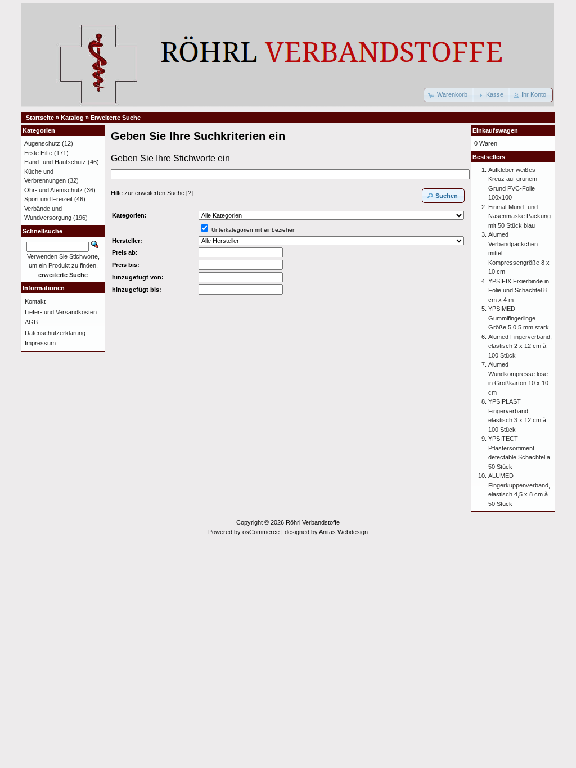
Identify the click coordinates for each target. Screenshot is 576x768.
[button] (449, 95)
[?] (152, 192)
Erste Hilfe (38, 153)
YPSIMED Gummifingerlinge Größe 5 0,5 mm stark (518, 318)
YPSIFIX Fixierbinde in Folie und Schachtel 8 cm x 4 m (518, 290)
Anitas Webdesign (343, 531)
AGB (31, 322)
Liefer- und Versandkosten (61, 312)
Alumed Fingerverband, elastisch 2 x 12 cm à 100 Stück (520, 346)
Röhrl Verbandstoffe (313, 522)
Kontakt (35, 301)
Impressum (40, 343)
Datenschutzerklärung (55, 332)
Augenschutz (42, 143)
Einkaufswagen (495, 130)
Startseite (40, 117)
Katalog (72, 117)
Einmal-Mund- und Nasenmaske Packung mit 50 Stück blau (519, 216)
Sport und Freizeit (48, 199)
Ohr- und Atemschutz (53, 190)
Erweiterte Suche (116, 117)
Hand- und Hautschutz (55, 162)
